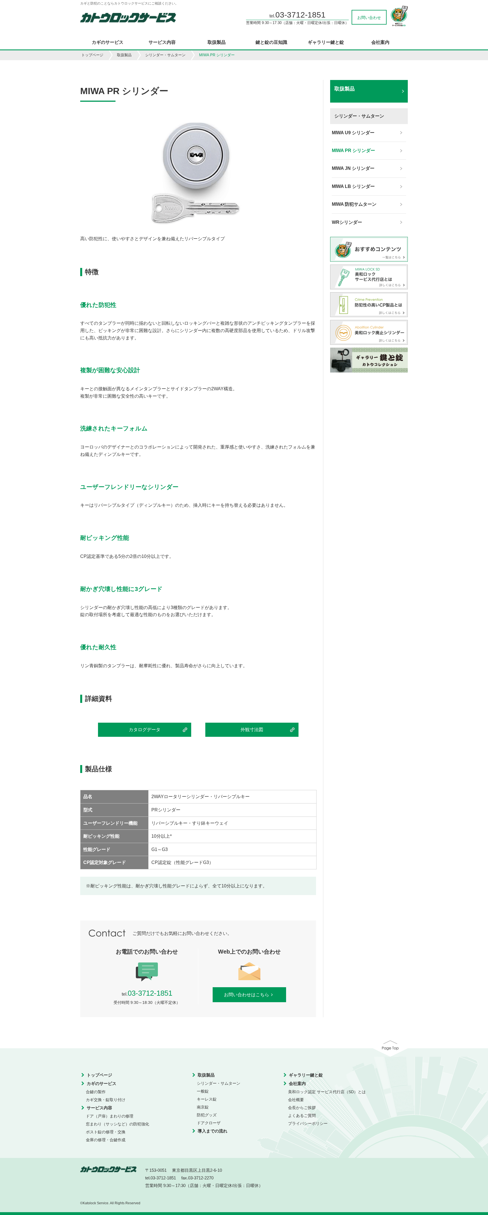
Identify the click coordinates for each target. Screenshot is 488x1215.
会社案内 (380, 42)
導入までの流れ (212, 1131)
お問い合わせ (369, 17)
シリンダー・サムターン (165, 55)
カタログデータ (144, 729)
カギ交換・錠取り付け (105, 1099)
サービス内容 (162, 42)
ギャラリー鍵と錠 (326, 42)
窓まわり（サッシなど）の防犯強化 (117, 1124)
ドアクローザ (209, 1123)
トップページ (92, 55)
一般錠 (203, 1091)
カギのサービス (107, 42)
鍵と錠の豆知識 (271, 42)
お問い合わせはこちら (246, 994)
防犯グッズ (207, 1115)
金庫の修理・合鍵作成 (105, 1140)
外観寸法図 (252, 729)
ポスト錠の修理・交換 (105, 1132)
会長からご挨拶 (302, 1107)
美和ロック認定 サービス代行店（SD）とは (327, 1092)
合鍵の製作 (96, 1092)
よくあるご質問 (302, 1115)
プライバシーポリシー (308, 1123)
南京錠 (203, 1107)
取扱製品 (217, 42)
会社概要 (296, 1099)
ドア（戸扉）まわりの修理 (109, 1116)
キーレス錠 (207, 1099)
